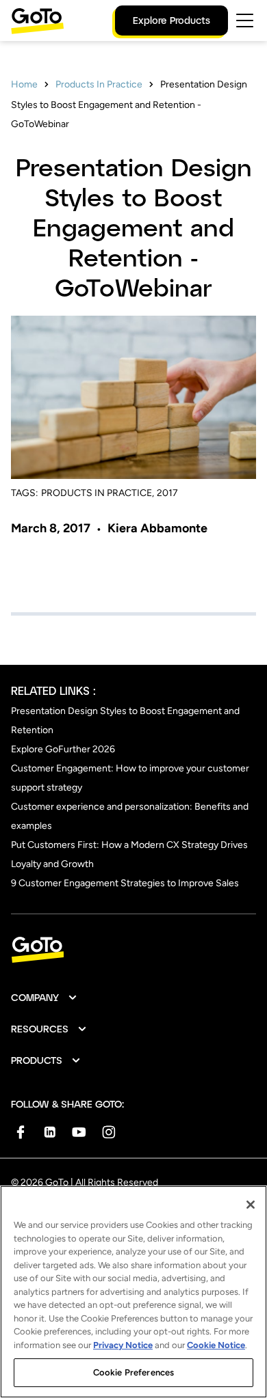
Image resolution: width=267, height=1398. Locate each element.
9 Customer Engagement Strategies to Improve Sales (125, 883)
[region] (133, 1291)
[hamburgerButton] (244, 20)
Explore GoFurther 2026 (63, 749)
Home (24, 84)
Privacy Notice (123, 1345)
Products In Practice (98, 84)
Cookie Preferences (133, 1372)
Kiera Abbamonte (157, 528)
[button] (44, 997)
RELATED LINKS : (53, 690)
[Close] (251, 1205)
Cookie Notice (216, 1345)
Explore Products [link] (171, 20)
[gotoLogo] (37, 21)
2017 (167, 493)
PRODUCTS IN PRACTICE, (97, 493)
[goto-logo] (133, 950)
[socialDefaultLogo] (20, 1132)
